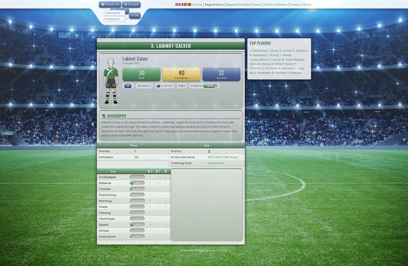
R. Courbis (279, 73)
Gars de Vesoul (260, 64)
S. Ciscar (274, 60)
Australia (167, 86)
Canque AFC (131, 63)
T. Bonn (273, 51)
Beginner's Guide (238, 5)
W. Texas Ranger (292, 60)
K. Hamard (286, 68)
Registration (214, 5)
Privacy (295, 5)
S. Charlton (300, 51)
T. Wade (285, 55)
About (307, 5)
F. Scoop (273, 55)
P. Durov (287, 64)
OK (136, 15)
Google (133, 4)
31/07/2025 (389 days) (222, 157)
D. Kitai (276, 64)
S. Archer (285, 51)
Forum (257, 5)
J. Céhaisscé (258, 51)
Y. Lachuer (294, 73)
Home (198, 5)
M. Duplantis (257, 55)
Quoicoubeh (258, 60)
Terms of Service (275, 5)
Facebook (112, 4)
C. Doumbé (270, 68)
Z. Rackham (263, 73)
